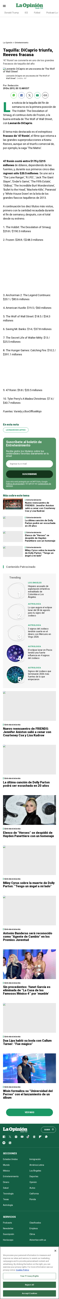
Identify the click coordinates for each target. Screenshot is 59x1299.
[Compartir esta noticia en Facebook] (21, 95)
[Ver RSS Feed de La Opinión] (10, 1143)
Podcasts (7, 1223)
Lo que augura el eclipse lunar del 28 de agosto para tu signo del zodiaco (40, 611)
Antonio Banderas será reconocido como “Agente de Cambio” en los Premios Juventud (27, 936)
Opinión (33, 1182)
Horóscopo (8, 1240)
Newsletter (8, 1228)
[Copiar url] (45, 95)
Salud (5, 1188)
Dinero (6, 1182)
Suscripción (8, 1234)
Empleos (33, 1228)
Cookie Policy (22, 1270)
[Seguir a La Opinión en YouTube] (22, 1137)
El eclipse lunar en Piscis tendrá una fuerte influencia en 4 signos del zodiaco (40, 654)
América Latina (36, 1165)
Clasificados (35, 1223)
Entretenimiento (21, 42)
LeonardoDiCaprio (16, 430)
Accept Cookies (29, 1293)
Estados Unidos (10, 1159)
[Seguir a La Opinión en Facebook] (4, 1137)
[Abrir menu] (4, 6)
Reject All (29, 1285)
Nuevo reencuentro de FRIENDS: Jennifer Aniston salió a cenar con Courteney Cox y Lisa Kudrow (40, 506)
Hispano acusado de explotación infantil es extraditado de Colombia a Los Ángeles (39, 591)
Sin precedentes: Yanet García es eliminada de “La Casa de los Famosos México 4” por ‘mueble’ (26, 990)
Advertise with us (37, 1240)
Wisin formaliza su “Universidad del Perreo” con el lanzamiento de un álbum (28, 1094)
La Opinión (7, 42)
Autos (32, 1188)
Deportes (33, 1176)
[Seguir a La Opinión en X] (10, 1137)
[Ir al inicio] (15, 1130)
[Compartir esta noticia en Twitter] (29, 95)
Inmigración (35, 1159)
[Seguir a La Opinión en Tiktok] (28, 1137)
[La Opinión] (29, 6)
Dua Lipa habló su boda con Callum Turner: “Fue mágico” (27, 1042)
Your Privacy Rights (29, 1276)
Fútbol (37, 12)
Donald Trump (12, 12)
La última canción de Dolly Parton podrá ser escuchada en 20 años (40, 523)
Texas (6, 1199)
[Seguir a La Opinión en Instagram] (16, 1137)
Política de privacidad (15, 484)
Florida (32, 1199)
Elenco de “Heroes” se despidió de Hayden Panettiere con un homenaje (40, 538)
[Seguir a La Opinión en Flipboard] (40, 1137)
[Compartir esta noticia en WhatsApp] (14, 95)
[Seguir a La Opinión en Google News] (34, 1137)
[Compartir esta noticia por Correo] (37, 95)
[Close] (55, 1250)
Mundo (6, 1165)
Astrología (34, 604)
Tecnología (8, 1193)
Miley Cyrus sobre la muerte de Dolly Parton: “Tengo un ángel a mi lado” (40, 553)
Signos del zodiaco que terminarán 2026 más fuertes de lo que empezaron (39, 675)
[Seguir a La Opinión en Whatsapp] (46, 1137)
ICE (26, 12)
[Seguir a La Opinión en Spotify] (4, 1143)
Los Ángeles (34, 583)
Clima (32, 1234)
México (6, 1170)
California (34, 1193)
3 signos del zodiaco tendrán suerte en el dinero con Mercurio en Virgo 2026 (39, 632)
